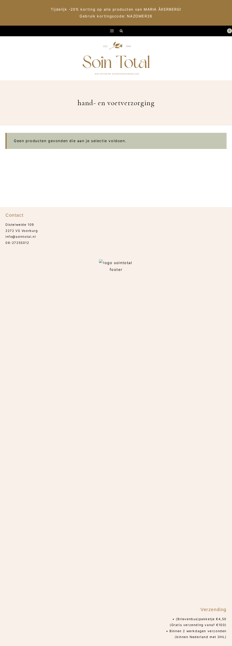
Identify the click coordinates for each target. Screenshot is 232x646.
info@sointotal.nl (20, 236)
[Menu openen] (112, 30)
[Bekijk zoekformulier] (121, 31)
